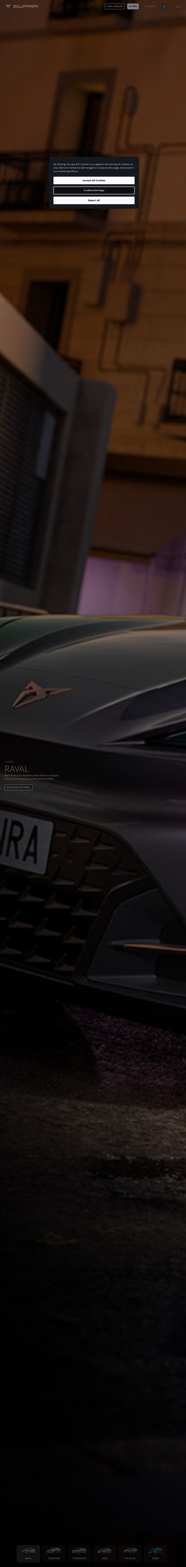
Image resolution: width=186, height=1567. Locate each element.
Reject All (94, 200)
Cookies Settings (94, 190)
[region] (94, 183)
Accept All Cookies (94, 180)
